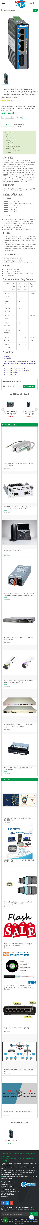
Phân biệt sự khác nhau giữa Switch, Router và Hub (18, 1070)
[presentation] (2, 409)
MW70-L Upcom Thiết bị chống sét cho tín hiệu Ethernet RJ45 (18, 464)
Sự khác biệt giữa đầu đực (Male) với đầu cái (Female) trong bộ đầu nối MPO (18, 903)
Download (8, 152)
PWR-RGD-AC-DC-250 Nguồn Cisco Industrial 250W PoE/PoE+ (18, 768)
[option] (5, 79)
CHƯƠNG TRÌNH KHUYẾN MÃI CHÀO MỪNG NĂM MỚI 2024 (19, 861)
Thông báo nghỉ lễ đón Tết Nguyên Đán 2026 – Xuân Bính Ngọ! (18, 819)
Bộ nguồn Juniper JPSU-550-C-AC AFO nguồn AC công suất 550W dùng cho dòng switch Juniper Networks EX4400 (19, 595)
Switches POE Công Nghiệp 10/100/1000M (17, 371)
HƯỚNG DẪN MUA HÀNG (19, 125)
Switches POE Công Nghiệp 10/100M (15, 369)
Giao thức (10, 143)
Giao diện (9, 145)
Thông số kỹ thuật (10, 139)
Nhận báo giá (7, 113)
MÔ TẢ (7, 125)
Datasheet (7, 356)
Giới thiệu (8, 135)
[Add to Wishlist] (17, 117)
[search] (35, 10)
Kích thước (10, 148)
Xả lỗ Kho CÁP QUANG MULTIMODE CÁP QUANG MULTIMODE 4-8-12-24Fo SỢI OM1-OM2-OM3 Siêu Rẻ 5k (18, 987)
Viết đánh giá (14, 101)
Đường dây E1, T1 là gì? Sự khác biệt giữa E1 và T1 (19, 1112)
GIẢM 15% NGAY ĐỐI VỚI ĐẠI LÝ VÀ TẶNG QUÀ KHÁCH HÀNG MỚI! (18, 945)
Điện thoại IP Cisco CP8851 (12, 550)
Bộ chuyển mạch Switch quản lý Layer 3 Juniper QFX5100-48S (19, 638)
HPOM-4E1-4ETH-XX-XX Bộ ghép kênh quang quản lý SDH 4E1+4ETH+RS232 (18, 725)
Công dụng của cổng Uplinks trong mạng (16, 1028)
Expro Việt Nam (19, 1223)
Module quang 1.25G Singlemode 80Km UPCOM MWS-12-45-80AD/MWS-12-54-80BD (19, 681)
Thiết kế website (31, 1221)
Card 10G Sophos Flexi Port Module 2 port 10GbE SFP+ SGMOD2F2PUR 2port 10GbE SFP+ (19, 507)
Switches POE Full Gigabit (11, 375)
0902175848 (6, 1184)
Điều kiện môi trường (13, 146)
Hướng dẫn (7, 358)
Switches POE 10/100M (11, 373)
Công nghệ (10, 141)
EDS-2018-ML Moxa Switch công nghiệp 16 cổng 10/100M (10, 413)
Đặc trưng (8, 137)
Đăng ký (33, 1214)
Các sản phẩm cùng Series (12, 150)
